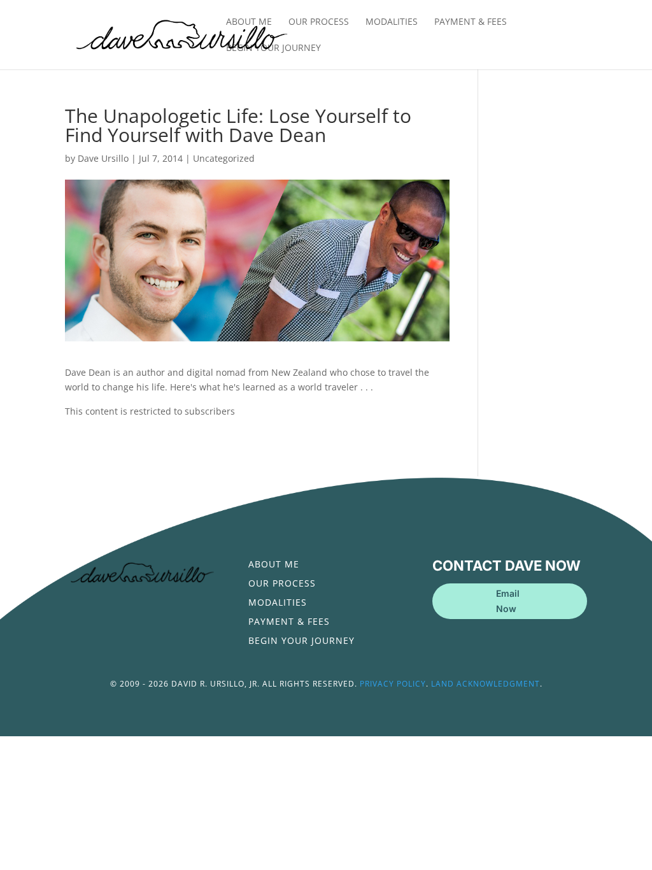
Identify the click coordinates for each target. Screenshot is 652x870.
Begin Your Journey (273, 48)
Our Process (318, 22)
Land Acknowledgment (485, 683)
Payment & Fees (470, 22)
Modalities (391, 22)
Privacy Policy (393, 683)
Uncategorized (224, 158)
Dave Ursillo (103, 158)
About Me (249, 22)
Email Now (508, 601)
